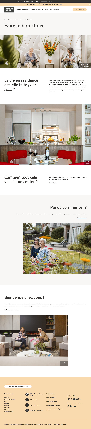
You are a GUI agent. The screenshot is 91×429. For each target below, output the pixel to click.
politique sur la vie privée (60, 424)
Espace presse (50, 393)
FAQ (32, 1)
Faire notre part (51, 397)
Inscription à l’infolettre (53, 405)
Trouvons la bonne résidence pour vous (18, 386)
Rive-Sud (6, 409)
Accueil (5, 19)
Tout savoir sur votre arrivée (11, 309)
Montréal (6, 397)
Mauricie (6, 405)
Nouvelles (28, 1)
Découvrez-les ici (82, 217)
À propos (23, 1)
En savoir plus (53, 183)
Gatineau (6, 403)
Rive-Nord (7, 407)
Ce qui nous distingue (22, 9)
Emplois (18, 1)
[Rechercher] (51, 1)
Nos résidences (54, 9)
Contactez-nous (79, 9)
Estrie (5, 401)
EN (37, 1)
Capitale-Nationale (9, 399)
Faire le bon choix (28, 19)
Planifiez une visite (9, 411)
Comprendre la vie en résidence (39, 9)
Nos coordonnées (51, 401)
